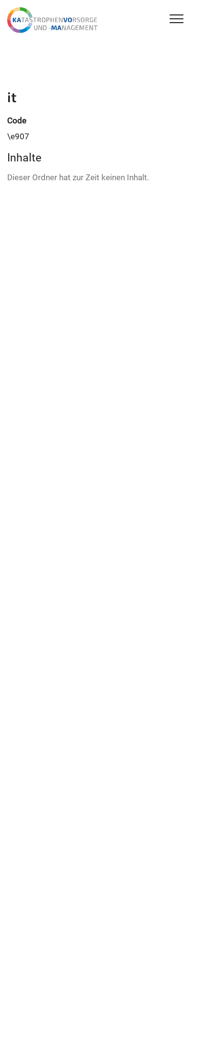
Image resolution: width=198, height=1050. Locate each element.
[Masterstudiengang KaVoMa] (54, 20)
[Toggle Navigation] (177, 19)
